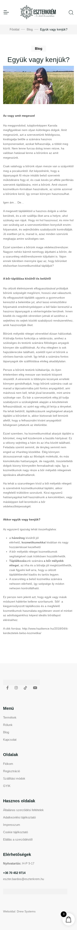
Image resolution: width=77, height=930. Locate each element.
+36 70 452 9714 (14, 873)
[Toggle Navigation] (6, 12)
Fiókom (8, 763)
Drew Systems (26, 911)
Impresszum (11, 824)
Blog (30, 29)
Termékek (9, 717)
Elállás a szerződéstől (17, 839)
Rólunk (8, 725)
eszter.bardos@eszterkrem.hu (23, 879)
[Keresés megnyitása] (71, 12)
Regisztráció (11, 771)
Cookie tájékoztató (15, 832)
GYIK (6, 786)
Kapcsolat (9, 739)
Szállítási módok (14, 778)
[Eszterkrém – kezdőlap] (38, 12)
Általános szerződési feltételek (23, 810)
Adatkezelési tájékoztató (19, 817)
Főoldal (14, 29)
